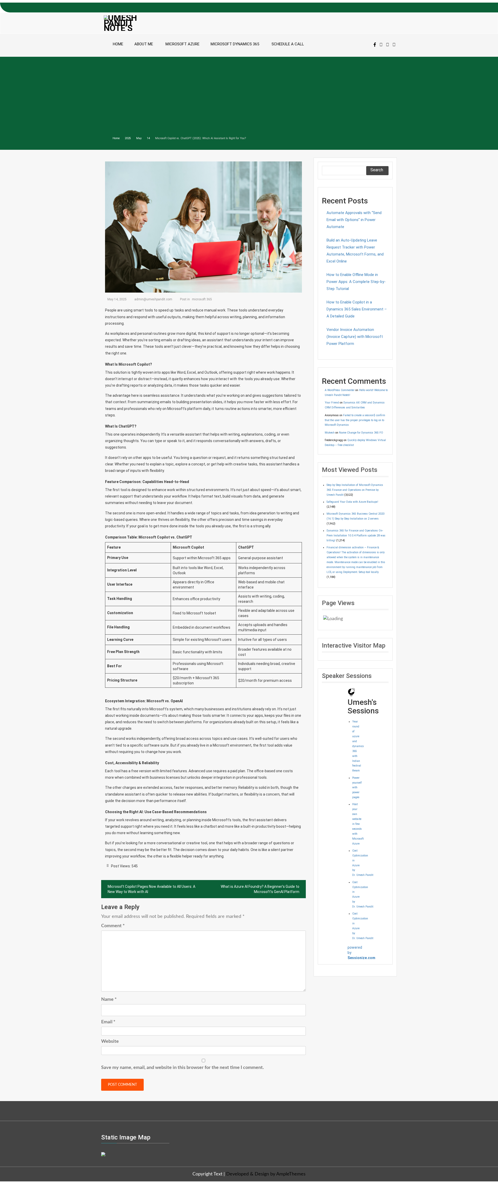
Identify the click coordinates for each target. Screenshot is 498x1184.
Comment (113, 926)
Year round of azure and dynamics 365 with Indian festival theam (358, 746)
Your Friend (332, 402)
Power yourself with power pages (357, 787)
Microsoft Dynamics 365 (235, 44)
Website (110, 1041)
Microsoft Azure (182, 44)
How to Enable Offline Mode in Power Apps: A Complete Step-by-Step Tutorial (356, 281)
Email (108, 1022)
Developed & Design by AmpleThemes (266, 1174)
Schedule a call (288, 44)
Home (118, 44)
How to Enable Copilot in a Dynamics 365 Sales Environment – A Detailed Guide (357, 309)
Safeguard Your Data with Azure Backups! (352, 502)
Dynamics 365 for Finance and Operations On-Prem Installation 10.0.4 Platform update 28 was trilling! (356, 535)
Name (109, 999)
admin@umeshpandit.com (153, 299)
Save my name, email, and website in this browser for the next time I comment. (182, 1067)
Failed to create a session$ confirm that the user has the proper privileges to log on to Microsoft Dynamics (355, 420)
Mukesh (330, 432)
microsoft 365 (202, 299)
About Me (143, 44)
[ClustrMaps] (103, 1154)
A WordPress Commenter (340, 390)
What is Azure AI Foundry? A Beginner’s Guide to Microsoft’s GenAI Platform (260, 889)
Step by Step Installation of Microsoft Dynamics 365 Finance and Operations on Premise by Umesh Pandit (355, 490)
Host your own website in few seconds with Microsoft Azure (358, 824)
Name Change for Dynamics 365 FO (361, 432)
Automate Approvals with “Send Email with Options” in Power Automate (354, 219)
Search (376, 169)
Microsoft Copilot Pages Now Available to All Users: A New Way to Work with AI (151, 889)
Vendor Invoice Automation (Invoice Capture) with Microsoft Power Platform (355, 336)
